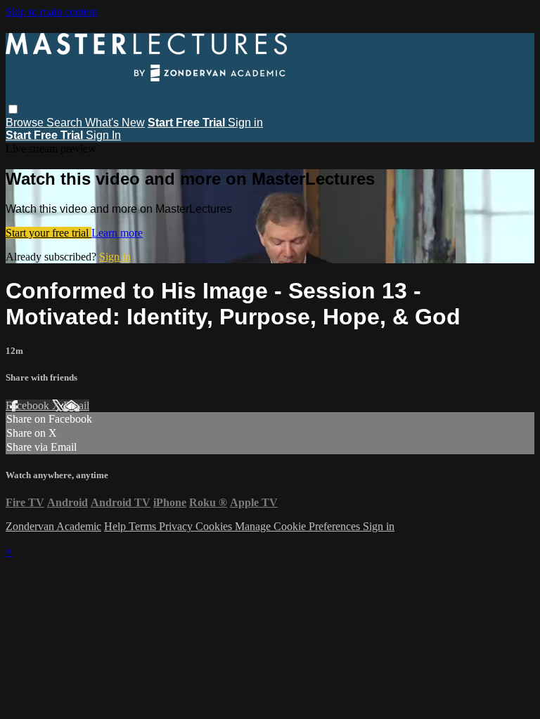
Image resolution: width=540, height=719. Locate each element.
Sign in (245, 122)
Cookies (215, 526)
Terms (144, 526)
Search (65, 122)
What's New (115, 122)
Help (116, 526)
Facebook (29, 405)
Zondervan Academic (53, 526)
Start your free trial (48, 233)
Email (76, 405)
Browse (26, 122)
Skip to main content (51, 12)
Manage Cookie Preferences (299, 526)
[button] (13, 109)
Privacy (177, 526)
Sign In (103, 135)
